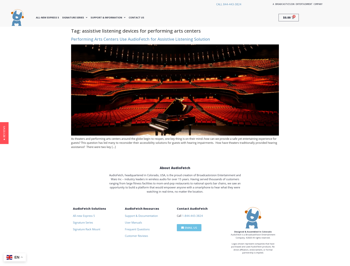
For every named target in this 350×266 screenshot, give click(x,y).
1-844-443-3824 (192, 216)
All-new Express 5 (47, 17)
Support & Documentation (141, 216)
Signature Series (73, 17)
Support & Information (106, 17)
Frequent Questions (137, 229)
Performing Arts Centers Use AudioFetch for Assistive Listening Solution (140, 39)
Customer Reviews (136, 236)
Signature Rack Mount (86, 229)
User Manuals (133, 222)
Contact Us (136, 17)
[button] (4, 133)
